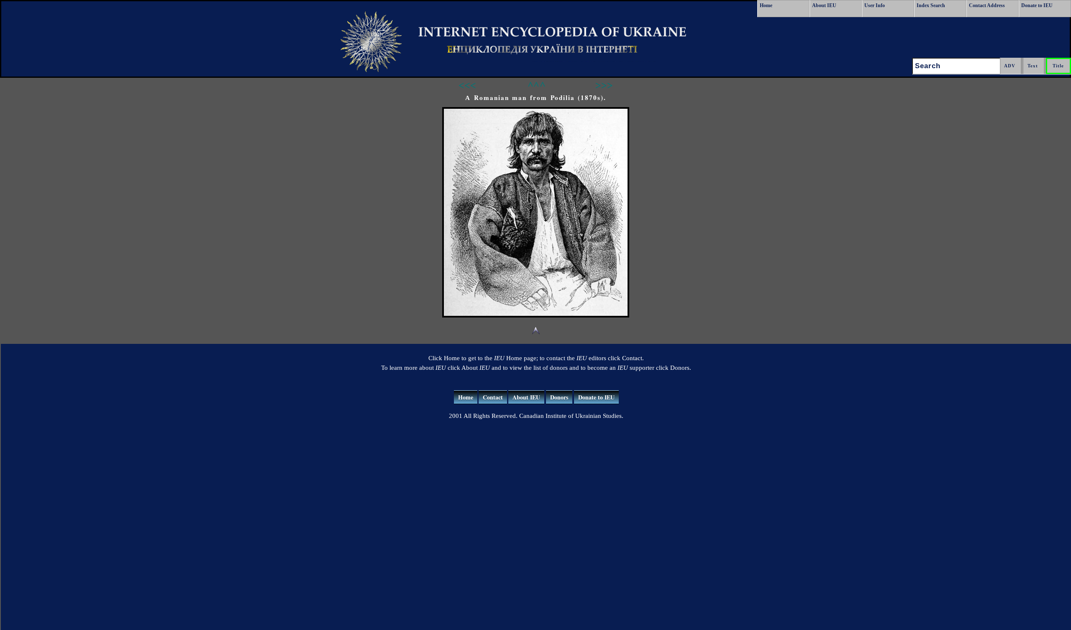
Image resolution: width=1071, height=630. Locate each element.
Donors (559, 397)
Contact (493, 397)
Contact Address (987, 5)
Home (766, 5)
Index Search (931, 5)
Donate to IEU (1037, 5)
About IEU (824, 5)
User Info (874, 5)
